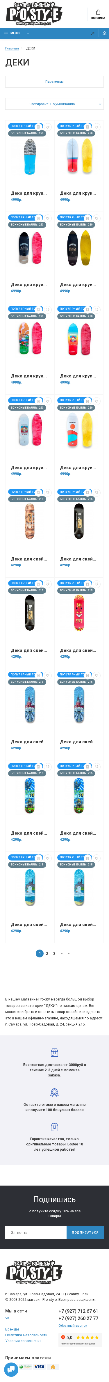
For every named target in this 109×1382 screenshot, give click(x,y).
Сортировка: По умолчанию (52, 104)
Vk (7, 1318)
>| (69, 953)
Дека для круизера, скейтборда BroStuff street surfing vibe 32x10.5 (79, 376)
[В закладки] (48, 127)
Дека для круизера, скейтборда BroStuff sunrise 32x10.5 (79, 467)
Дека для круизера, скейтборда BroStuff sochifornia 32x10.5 (30, 284)
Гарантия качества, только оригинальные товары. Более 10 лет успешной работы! (54, 1144)
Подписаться (85, 1232)
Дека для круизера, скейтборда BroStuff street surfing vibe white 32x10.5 (30, 467)
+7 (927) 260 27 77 (78, 1318)
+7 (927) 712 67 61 (78, 1311)
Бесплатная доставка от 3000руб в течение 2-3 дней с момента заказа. (54, 1069)
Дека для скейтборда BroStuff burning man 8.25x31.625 (79, 650)
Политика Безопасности (26, 1335)
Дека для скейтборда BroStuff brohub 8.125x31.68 (30, 559)
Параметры (54, 81)
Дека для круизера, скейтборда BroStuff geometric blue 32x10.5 (30, 193)
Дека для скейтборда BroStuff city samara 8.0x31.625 (30, 924)
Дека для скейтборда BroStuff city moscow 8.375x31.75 (79, 741)
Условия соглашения (23, 1341)
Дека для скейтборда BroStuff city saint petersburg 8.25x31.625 (79, 833)
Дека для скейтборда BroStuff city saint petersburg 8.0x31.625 (30, 833)
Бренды (12, 1329)
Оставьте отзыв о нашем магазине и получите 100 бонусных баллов (55, 1107)
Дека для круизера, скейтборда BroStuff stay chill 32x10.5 (30, 376)
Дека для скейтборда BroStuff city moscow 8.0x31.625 (30, 741)
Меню (15, 33)
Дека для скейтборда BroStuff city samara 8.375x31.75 (79, 924)
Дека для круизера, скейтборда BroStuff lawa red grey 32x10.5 (79, 193)
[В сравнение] (38, 127)
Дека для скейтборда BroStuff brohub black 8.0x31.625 (79, 559)
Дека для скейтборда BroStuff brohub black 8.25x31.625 (30, 650)
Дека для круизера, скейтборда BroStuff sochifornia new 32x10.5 (79, 284)
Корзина (98, 17)
